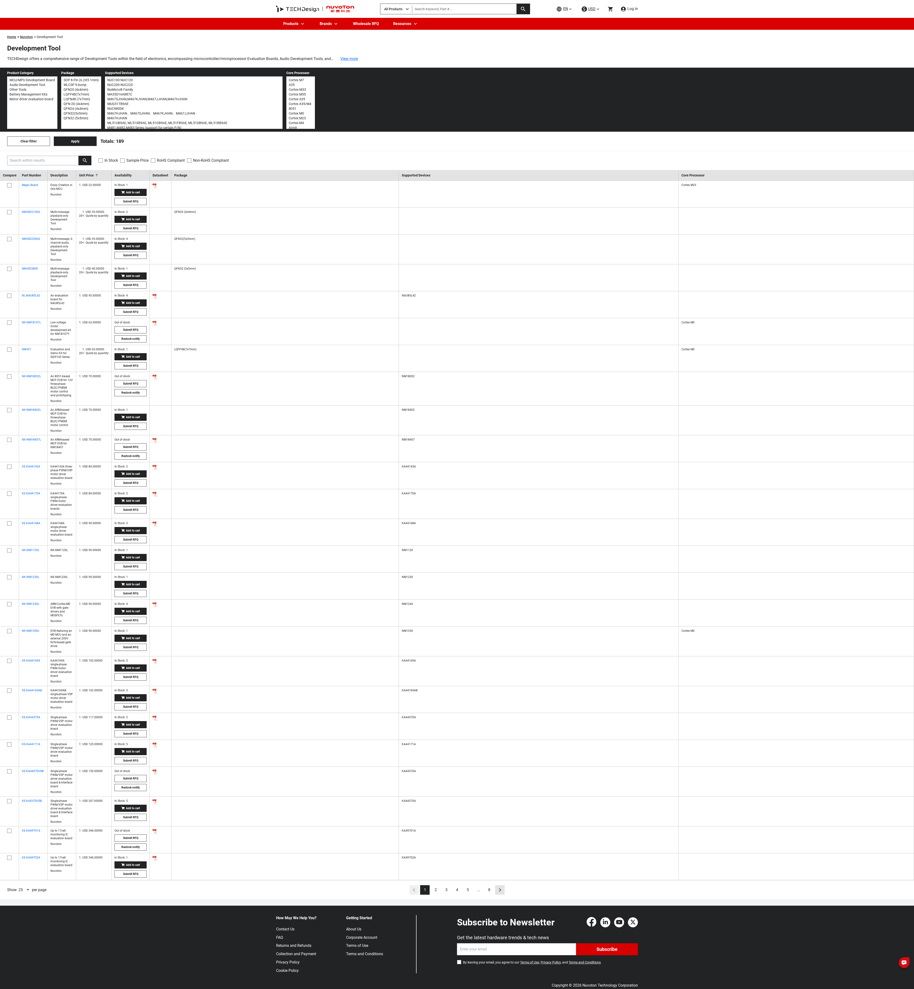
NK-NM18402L (31, 410)
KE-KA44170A (31, 493)
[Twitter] (633, 922)
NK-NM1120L (30, 550)
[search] (85, 160)
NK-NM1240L (30, 604)
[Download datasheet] (155, 185)
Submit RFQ (130, 201)
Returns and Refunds (293, 945)
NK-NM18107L (31, 322)
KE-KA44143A (31, 466)
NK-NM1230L (30, 577)
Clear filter (28, 141)
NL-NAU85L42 (31, 295)
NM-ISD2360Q (31, 239)
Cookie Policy (287, 970)
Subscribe (606, 949)
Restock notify (130, 339)
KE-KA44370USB (33, 771)
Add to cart (133, 192)
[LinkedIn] (605, 922)
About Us (353, 929)
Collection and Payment (296, 954)
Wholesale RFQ (366, 23)
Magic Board (30, 185)
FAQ (279, 937)
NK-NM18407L (31, 439)
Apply (75, 141)
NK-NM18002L (31, 376)
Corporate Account (361, 937)
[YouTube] (619, 922)
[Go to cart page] (610, 9)
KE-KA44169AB (32, 690)
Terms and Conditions (364, 954)
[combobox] (24, 890)
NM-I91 (26, 349)
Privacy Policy (288, 962)
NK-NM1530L (30, 631)
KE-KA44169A (31, 660)
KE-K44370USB (32, 801)
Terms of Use (357, 945)
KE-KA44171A (31, 744)
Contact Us (285, 929)
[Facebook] (591, 922)
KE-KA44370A (31, 717)
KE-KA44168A (31, 523)
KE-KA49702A (31, 857)
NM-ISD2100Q (31, 212)
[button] (94, 175)
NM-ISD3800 (30, 268)
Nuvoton (26, 37)
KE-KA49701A (31, 830)
